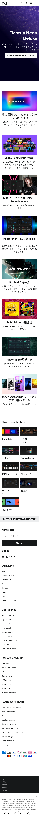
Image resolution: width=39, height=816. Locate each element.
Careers (5, 588)
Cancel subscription (10, 636)
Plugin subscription (10, 692)
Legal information (9, 600)
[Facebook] (3, 556)
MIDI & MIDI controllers (11, 728)
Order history (7, 624)
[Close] (36, 796)
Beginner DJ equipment (11, 724)
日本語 (4, 782)
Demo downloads (9, 648)
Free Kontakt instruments (12, 707)
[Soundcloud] (14, 556)
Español (4, 793)
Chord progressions (10, 745)
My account (6, 619)
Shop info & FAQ (8, 615)
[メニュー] (36, 3)
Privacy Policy (25, 814)
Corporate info (8, 575)
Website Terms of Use (9, 814)
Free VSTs (6, 663)
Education (6, 596)
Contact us (6, 580)
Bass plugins (7, 676)
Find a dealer (7, 628)
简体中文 (4, 787)
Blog (3, 571)
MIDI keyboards (8, 672)
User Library (6, 644)
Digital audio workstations (12, 732)
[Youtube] (10, 556)
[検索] (21, 3)
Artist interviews (8, 712)
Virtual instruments (9, 667)
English (4, 779)
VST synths (6, 680)
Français (4, 790)
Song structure (8, 741)
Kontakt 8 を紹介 (19, 282)
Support (5, 584)
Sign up (19, 543)
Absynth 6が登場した (19, 359)
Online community (9, 640)
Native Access (7, 632)
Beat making (7, 716)
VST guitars (6, 684)
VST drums (6, 688)
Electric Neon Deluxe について (21, 55)
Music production (9, 720)
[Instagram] (7, 556)
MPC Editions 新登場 (19, 322)
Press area (6, 592)
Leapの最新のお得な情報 (19, 158)
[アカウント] (26, 3)
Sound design (7, 736)
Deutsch (4, 784)
